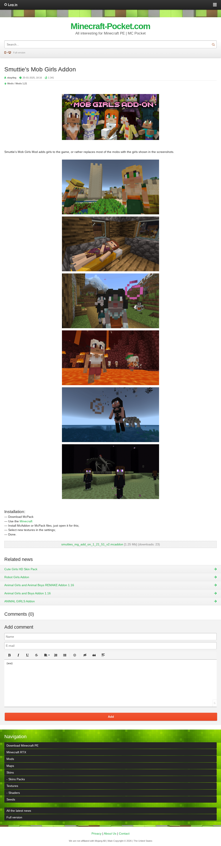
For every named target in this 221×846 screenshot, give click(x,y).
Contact (124, 833)
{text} (9, 663)
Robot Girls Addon (16, 577)
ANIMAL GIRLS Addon (19, 601)
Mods (10, 83)
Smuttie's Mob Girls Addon (40, 69)
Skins (10, 772)
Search (213, 44)
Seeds (10, 799)
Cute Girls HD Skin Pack (20, 569)
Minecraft (26, 521)
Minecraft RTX (16, 752)
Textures (12, 786)
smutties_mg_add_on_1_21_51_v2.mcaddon (92, 544)
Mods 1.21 (21, 83)
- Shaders (13, 792)
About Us (110, 833)
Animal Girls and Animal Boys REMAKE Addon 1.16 (39, 585)
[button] (9, 655)
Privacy (96, 833)
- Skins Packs (15, 779)
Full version (19, 52)
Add (111, 716)
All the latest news (18, 810)
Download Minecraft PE (22, 745)
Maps (10, 766)
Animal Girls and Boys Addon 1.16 (27, 593)
